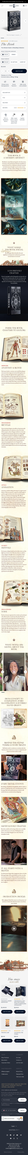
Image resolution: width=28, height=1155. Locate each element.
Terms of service (8, 1152)
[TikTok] (13, 1135)
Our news (18, 1057)
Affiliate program (5, 1071)
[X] (17, 1138)
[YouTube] (17, 1135)
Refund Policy (19, 1071)
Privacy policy (21, 1152)
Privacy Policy (19, 1103)
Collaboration (4, 1074)
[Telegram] (20, 1135)
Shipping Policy (19, 1074)
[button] (2, 5)
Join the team (19, 1062)
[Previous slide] (2, 20)
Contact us (18, 1060)
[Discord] (10, 1138)
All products (4, 1060)
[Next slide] (25, 20)
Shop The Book (5, 1057)
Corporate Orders (5, 1062)
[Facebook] (10, 1135)
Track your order (20, 1076)
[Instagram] (7, 1135)
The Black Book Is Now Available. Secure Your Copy (12, 1)
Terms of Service (5, 1104)
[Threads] (14, 1138)
